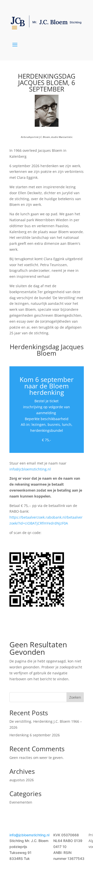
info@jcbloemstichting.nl (30, 469)
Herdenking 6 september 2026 (34, 735)
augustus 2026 (21, 780)
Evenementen (20, 802)
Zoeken (75, 697)
